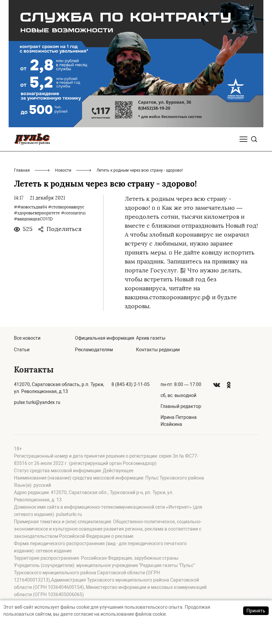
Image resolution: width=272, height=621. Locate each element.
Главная (22, 170)
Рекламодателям (94, 349)
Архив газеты (151, 338)
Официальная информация (104, 338)
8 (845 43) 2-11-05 (130, 384)
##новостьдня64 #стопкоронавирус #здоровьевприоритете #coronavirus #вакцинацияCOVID (50, 213)
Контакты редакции (158, 349)
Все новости (27, 338)
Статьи (22, 349)
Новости (63, 170)
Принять (255, 610)
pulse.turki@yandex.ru (37, 402)
